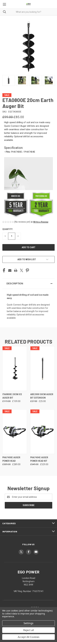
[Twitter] (21, 270)
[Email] (9, 270)
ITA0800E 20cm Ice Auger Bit (12, 396)
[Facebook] (4, 270)
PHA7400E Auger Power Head (11, 459)
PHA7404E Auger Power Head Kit (39, 459)
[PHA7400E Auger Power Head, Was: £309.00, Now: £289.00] (14, 431)
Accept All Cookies (28, 637)
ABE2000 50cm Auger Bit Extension (41, 396)
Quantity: (7, 229)
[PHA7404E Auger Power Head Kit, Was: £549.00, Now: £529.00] (42, 431)
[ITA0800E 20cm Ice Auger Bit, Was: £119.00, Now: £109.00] (14, 368)
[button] (39, 222)
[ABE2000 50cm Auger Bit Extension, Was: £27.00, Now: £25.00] (42, 368)
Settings (28, 623)
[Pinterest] (27, 270)
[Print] (15, 270)
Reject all (28, 630)
